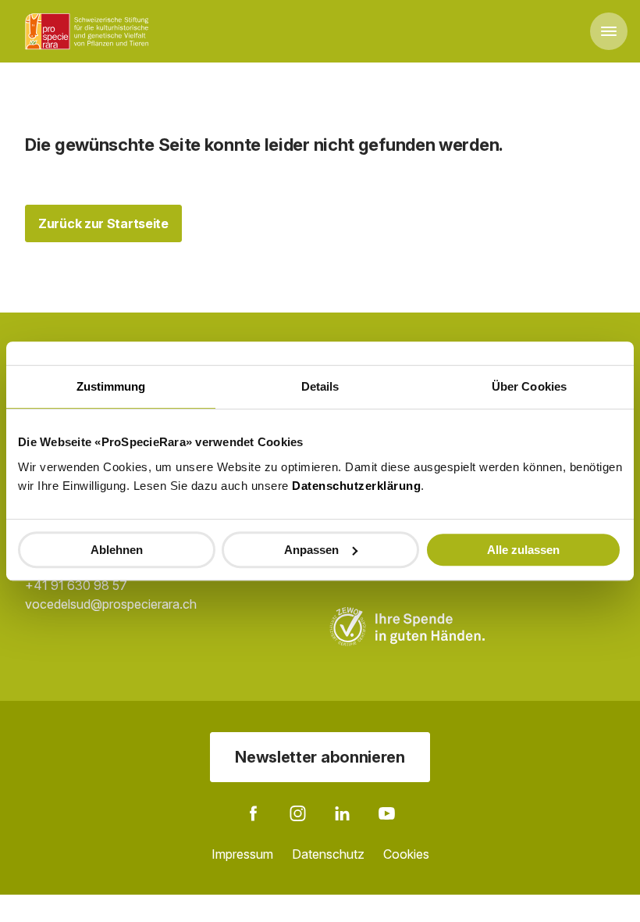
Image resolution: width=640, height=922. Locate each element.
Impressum (242, 854)
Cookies (406, 854)
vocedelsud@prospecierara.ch (111, 604)
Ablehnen (117, 549)
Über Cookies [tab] (529, 386)
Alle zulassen (523, 549)
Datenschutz (328, 854)
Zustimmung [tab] (111, 386)
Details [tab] (320, 386)
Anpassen (311, 549)
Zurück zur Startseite (103, 223)
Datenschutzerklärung (356, 485)
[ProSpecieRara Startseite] (90, 31)
